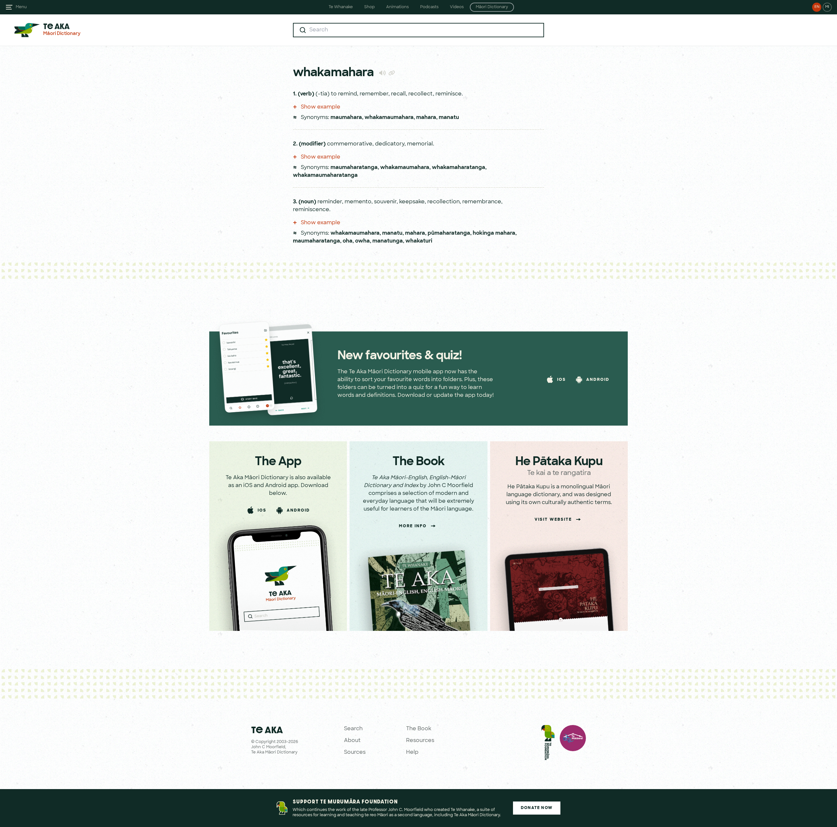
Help (412, 752)
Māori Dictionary (492, 7)
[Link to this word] (391, 73)
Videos (457, 7)
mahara (426, 117)
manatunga (387, 241)
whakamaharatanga (458, 167)
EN (816, 7)
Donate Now (537, 808)
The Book (418, 729)
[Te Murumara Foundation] (548, 744)
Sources (355, 752)
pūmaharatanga (449, 233)
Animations (397, 7)
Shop (369, 7)
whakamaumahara (389, 117)
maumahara (346, 117)
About (352, 740)
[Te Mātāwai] (573, 744)
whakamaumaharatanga (325, 175)
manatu (449, 117)
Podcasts (429, 7)
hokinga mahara (494, 233)
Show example (319, 107)
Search (353, 729)
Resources (420, 740)
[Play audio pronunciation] (382, 73)
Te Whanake (341, 7)
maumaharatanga (354, 167)
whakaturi (418, 241)
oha (347, 241)
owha (362, 241)
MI (827, 7)
